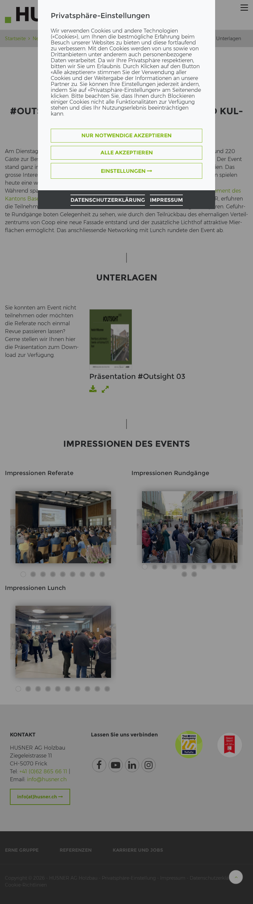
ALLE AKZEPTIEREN (126, 152)
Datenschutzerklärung (107, 200)
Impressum (166, 200)
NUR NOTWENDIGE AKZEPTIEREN (126, 135)
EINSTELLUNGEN (124, 171)
